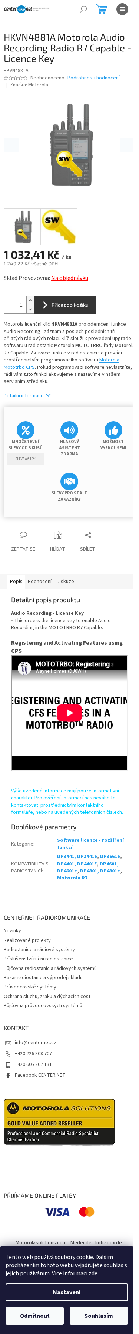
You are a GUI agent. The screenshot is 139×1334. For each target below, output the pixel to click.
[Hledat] (83, 9)
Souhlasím (99, 1316)
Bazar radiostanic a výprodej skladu (43, 977)
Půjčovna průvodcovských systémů (43, 1005)
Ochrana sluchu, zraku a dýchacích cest (47, 996)
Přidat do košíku (70, 305)
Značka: (29, 85)
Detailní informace (24, 395)
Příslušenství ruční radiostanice (38, 959)
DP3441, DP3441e (77, 856)
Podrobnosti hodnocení (93, 78)
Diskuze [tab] (65, 581)
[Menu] (122, 9)
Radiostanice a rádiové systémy (39, 949)
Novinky (12, 931)
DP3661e (110, 856)
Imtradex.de (108, 1242)
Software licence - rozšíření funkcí (90, 844)
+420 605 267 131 (33, 1064)
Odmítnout (35, 1316)
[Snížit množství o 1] (30, 309)
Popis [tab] (16, 581)
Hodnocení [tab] (40, 581)
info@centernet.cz (35, 1042)
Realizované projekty (27, 940)
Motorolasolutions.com (41, 1242)
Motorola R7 (72, 878)
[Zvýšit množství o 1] (30, 300)
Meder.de (81, 1242)
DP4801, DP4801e (100, 871)
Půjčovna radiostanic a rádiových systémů (50, 968)
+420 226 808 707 (33, 1053)
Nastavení (66, 1292)
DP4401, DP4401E (77, 864)
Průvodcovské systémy (30, 987)
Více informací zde (74, 1273)
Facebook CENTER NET (40, 1075)
